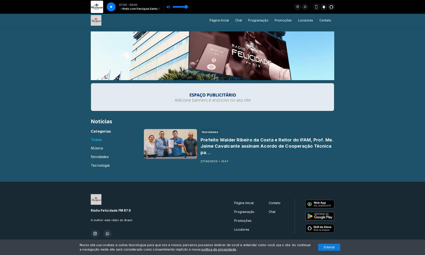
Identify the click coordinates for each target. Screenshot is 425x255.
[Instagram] (297, 7)
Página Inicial (219, 20)
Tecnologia (100, 165)
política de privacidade (218, 249)
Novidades (100, 157)
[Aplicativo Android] (324, 7)
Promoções (283, 20)
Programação (258, 20)
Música (97, 148)
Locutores (305, 20)
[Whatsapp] (305, 7)
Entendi (329, 247)
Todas (96, 140)
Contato (325, 20)
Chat (238, 20)
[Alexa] (331, 7)
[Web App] (316, 7)
